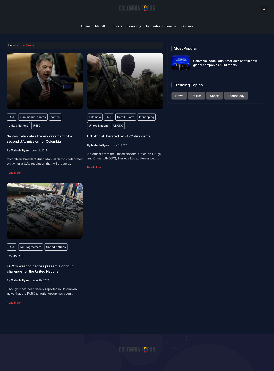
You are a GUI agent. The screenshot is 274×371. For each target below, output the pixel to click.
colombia (95, 117)
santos (55, 117)
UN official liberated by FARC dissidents (118, 136)
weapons (15, 255)
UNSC (36, 125)
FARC (12, 117)
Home (12, 45)
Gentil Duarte (125, 117)
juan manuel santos (33, 117)
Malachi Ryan (20, 150)
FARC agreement (30, 247)
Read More (14, 172)
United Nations (18, 125)
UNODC (118, 125)
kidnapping (146, 117)
